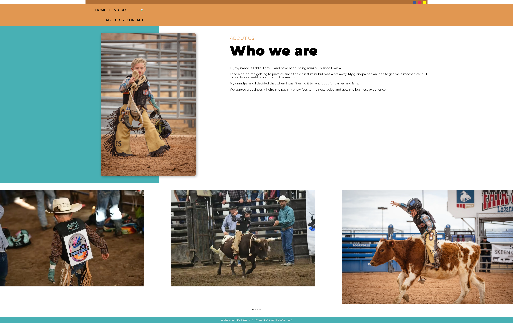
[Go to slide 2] (255, 309)
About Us (115, 20)
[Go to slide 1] (253, 309)
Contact (135, 20)
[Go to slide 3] (257, 309)
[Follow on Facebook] (414, 2)
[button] (1, 247)
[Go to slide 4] (260, 309)
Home (100, 10)
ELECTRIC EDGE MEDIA (280, 320)
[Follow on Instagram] (419, 2)
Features (118, 10)
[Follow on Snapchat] (424, 2)
